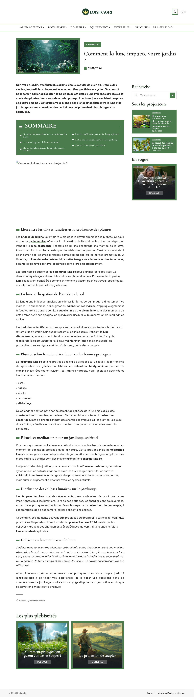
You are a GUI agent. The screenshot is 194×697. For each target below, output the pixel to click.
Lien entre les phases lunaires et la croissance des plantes (45, 135)
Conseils (92, 44)
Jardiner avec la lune (36, 600)
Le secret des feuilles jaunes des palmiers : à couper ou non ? (163, 145)
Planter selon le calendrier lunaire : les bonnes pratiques (43, 149)
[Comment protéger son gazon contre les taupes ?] (42, 645)
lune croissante (41, 245)
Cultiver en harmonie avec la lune (90, 145)
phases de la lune (32, 237)
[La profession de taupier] (97, 645)
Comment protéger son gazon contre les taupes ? (42, 653)
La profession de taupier (97, 655)
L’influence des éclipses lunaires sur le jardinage (96, 139)
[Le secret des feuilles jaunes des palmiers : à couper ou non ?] (141, 144)
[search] (175, 12)
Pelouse (42, 662)
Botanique (154, 193)
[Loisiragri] (97, 11)
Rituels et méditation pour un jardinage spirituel (96, 134)
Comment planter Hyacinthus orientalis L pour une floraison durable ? (154, 182)
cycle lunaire (37, 241)
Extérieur (156, 139)
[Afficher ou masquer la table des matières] (88, 127)
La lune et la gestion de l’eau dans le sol (40, 142)
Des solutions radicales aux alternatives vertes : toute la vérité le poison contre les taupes (162, 122)
